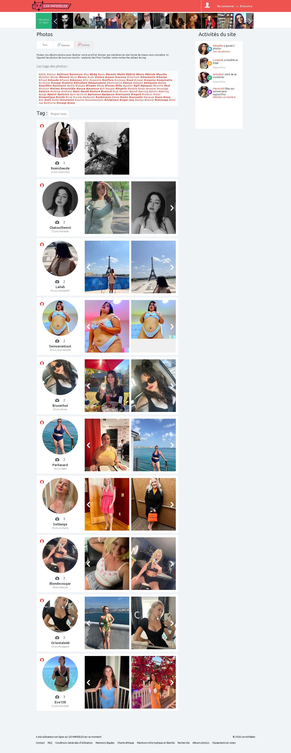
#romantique (47, 97)
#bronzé (64, 77)
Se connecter (225, 6)
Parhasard (60, 465)
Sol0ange (60, 524)
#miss (76, 91)
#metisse (55, 91)
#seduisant (89, 97)
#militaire (66, 91)
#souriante (67, 100)
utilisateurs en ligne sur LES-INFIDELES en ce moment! (69, 737)
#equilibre (45, 85)
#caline (99, 77)
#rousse (77, 97)
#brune (82, 77)
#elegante (150, 83)
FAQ (50, 743)
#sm (41, 100)
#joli (102, 88)
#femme (91, 85)
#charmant (133, 77)
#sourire (79, 100)
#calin (90, 77)
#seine (115, 97)
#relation (147, 94)
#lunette (132, 88)
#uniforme (50, 103)
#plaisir (52, 94)
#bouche (161, 74)
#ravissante (122, 94)
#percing (143, 91)
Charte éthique (125, 743)
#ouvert (123, 91)
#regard (136, 94)
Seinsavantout (60, 346)
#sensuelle (136, 97)
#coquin (138, 80)
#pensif (133, 91)
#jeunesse (92, 88)
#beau (101, 74)
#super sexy (127, 100)
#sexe (159, 97)
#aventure (76, 74)
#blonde (150, 74)
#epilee (162, 83)
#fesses (110, 85)
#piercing (163, 91)
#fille (118, 85)
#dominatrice (114, 83)
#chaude (53, 80)
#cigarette (95, 80)
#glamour (146, 85)
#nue (116, 91)
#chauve (64, 80)
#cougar (56, 83)
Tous (45, 44)
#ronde (60, 97)
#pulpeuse (108, 94)
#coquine (150, 80)
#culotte (67, 83)
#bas (86, 74)
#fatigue (80, 85)
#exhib (71, 85)
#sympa (139, 100)
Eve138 (60, 702)
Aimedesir (218, 74)
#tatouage (161, 100)
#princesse (94, 94)
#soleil (55, 100)
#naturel (106, 91)
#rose (69, 97)
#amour (51, 74)
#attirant (63, 74)
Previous (55, 21)
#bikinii (130, 74)
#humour (44, 88)
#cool (129, 80)
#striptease (111, 100)
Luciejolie (218, 60)
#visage (62, 103)
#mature (44, 91)
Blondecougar (60, 583)
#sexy (167, 97)
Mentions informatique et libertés (156, 743)
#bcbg (93, 74)
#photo (153, 91)
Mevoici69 (218, 88)
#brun (73, 77)
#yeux (71, 103)
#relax (156, 94)
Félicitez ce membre (224, 97)
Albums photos (201, 743)
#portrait (81, 94)
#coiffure (108, 80)
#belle (121, 74)
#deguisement (97, 83)
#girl (137, 85)
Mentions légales (105, 743)
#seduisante (103, 97)
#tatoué (149, 100)
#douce (127, 83)
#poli (73, 94)
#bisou (140, 74)
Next (250, 21)
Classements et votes (224, 743)
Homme (65, 45)
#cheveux (76, 80)
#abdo (42, 74)
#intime (55, 88)
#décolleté (80, 83)
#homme (158, 85)
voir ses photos (221, 51)
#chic (86, 80)
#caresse (120, 77)
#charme (161, 77)
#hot (167, 85)
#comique (120, 80)
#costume (44, 83)
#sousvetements (94, 100)
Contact (40, 743)
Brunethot (60, 405)
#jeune (80, 88)
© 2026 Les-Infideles (244, 737)
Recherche (184, 743)
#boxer (54, 77)
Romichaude (60, 168)
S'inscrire (246, 6)
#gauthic (128, 85)
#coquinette (164, 80)
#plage (43, 94)
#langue (110, 88)
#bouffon (44, 77)
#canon (109, 77)
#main (141, 88)
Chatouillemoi (60, 227)
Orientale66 (60, 643)
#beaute (111, 74)
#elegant (138, 83)
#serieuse (149, 97)
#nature (95, 91)
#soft (47, 100)
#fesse (100, 85)
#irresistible (68, 88)
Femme (85, 45)
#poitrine (63, 94)
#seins (124, 97)
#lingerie (121, 88)
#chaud (43, 80)
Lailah (60, 287)
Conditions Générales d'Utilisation (74, 743)
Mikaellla (218, 45)
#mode (85, 91)
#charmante (147, 77)
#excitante (59, 85)
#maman (151, 88)
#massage (162, 88)
